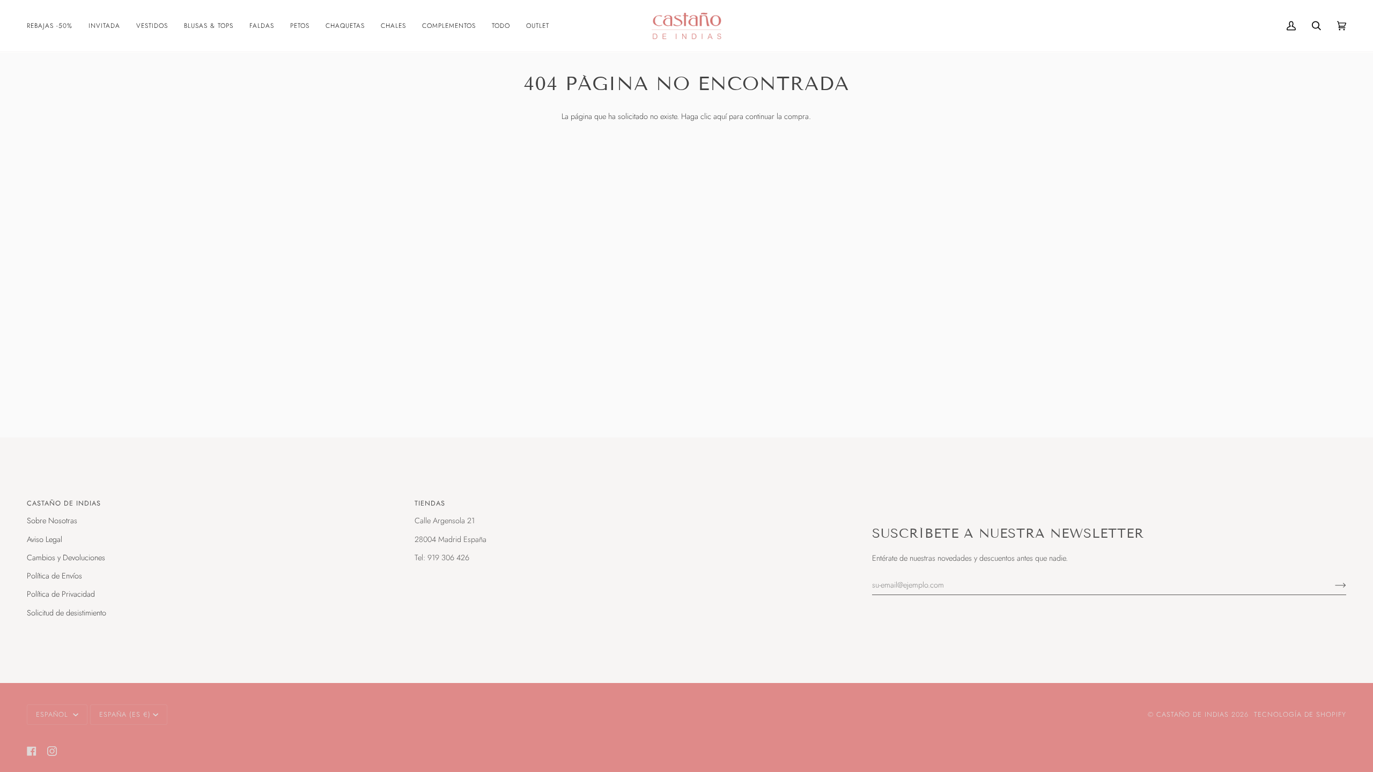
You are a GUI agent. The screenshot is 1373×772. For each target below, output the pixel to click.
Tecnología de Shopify (1300, 714)
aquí (720, 116)
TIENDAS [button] (430, 503)
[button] (53, 25)
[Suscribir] (1332, 584)
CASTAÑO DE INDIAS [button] (64, 503)
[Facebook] (31, 751)
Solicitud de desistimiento (66, 612)
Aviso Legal (44, 539)
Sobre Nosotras (52, 520)
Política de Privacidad (61, 593)
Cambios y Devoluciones (66, 557)
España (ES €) (125, 714)
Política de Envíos (54, 575)
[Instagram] (52, 751)
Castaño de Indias (1192, 714)
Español (53, 714)
